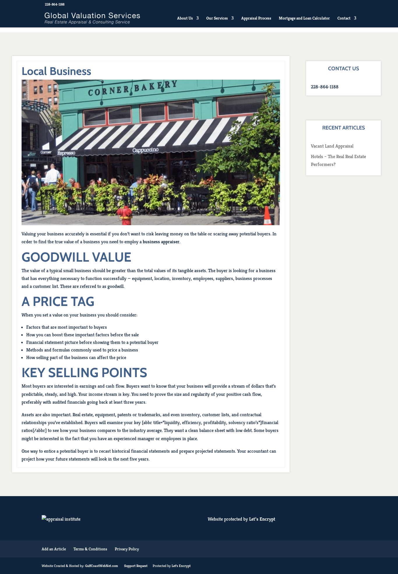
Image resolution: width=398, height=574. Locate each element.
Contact (344, 18)
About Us (185, 18)
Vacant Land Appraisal (332, 146)
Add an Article (54, 549)
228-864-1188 (54, 4)
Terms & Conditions (90, 549)
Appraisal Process (256, 18)
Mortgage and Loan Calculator (304, 18)
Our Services (217, 18)
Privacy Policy (127, 549)
